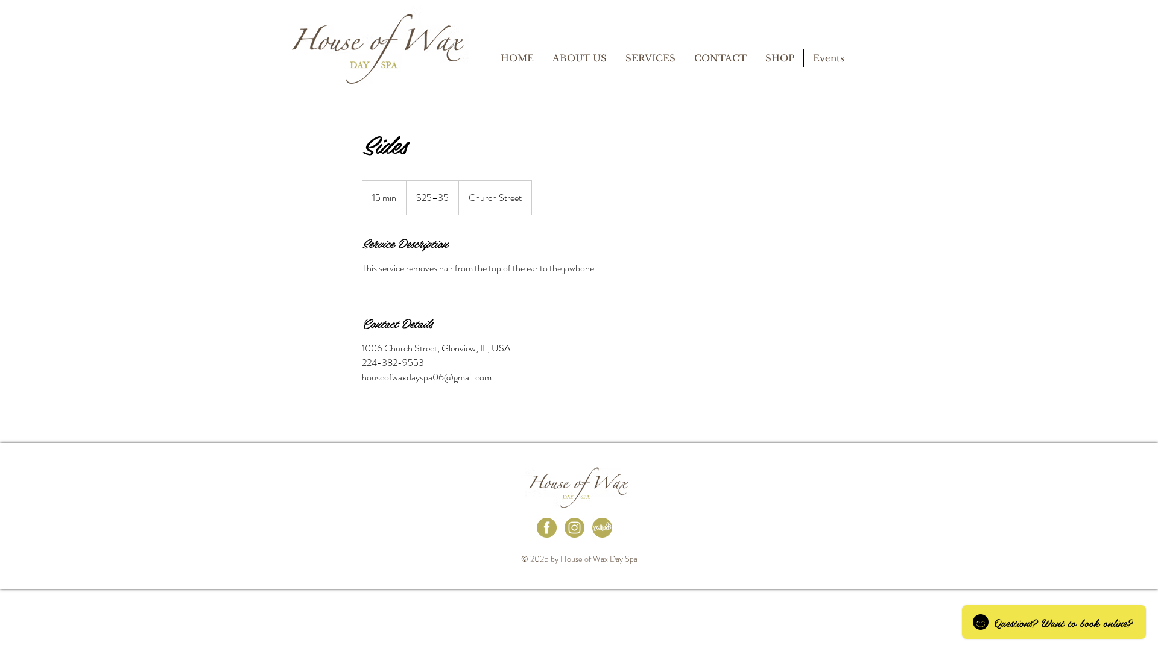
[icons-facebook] (547, 528)
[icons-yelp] (602, 528)
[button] (650, 58)
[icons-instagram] (574, 528)
